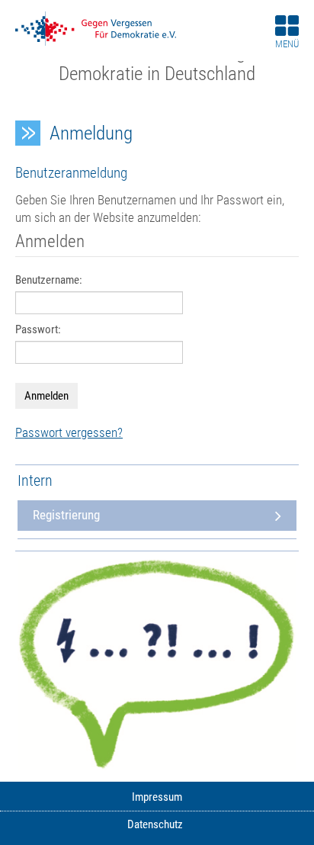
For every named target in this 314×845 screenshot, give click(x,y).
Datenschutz (155, 825)
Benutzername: (48, 280)
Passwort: (38, 329)
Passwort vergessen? (69, 432)
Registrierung (66, 515)
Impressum (157, 797)
